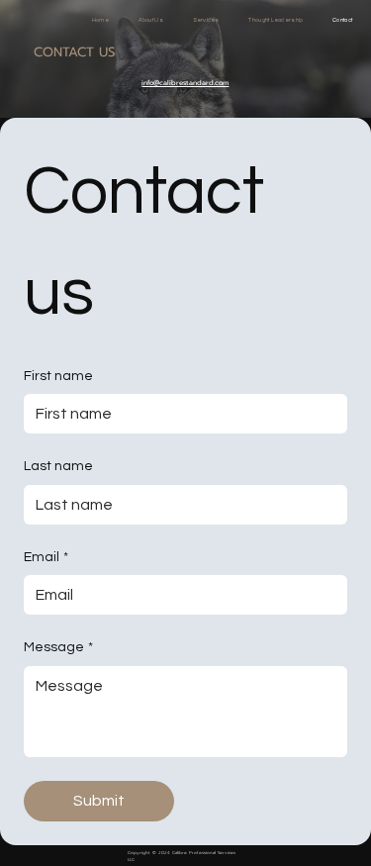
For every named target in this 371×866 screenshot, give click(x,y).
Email (46, 557)
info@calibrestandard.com (185, 82)
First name (58, 376)
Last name (58, 466)
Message (58, 647)
